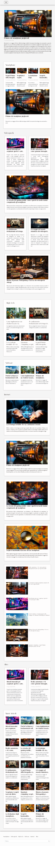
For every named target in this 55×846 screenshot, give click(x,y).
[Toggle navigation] (6, 2)
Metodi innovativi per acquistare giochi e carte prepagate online (15, 151)
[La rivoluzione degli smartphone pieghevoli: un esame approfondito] (33, 70)
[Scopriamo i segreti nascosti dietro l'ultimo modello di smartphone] (22, 70)
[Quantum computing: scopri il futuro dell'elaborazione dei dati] (27, 336)
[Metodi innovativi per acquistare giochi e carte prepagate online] (15, 143)
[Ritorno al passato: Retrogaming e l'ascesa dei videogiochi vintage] (27, 267)
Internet (32, 836)
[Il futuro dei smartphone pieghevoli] (28, 23)
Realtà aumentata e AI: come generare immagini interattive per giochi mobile (37, 568)
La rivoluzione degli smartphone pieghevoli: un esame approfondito (39, 583)
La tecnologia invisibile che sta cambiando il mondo (23, 424)
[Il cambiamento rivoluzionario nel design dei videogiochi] (15, 223)
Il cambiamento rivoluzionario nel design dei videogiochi (15, 231)
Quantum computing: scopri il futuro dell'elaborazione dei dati (37, 645)
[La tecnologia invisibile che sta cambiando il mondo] (12, 336)
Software (27, 836)
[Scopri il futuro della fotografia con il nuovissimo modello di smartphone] (10, 70)
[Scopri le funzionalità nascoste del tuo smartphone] (44, 70)
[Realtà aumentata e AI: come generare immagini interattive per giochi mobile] (39, 143)
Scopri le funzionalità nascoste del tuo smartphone (22, 550)
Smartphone (6, 836)
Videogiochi (14, 836)
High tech (20, 836)
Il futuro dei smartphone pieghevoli (16, 38)
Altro (37, 836)
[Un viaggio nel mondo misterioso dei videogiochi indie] (39, 223)
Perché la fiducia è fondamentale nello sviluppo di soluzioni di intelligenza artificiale (39, 614)
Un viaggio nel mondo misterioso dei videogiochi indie (39, 231)
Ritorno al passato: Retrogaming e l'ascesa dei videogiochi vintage (38, 630)
